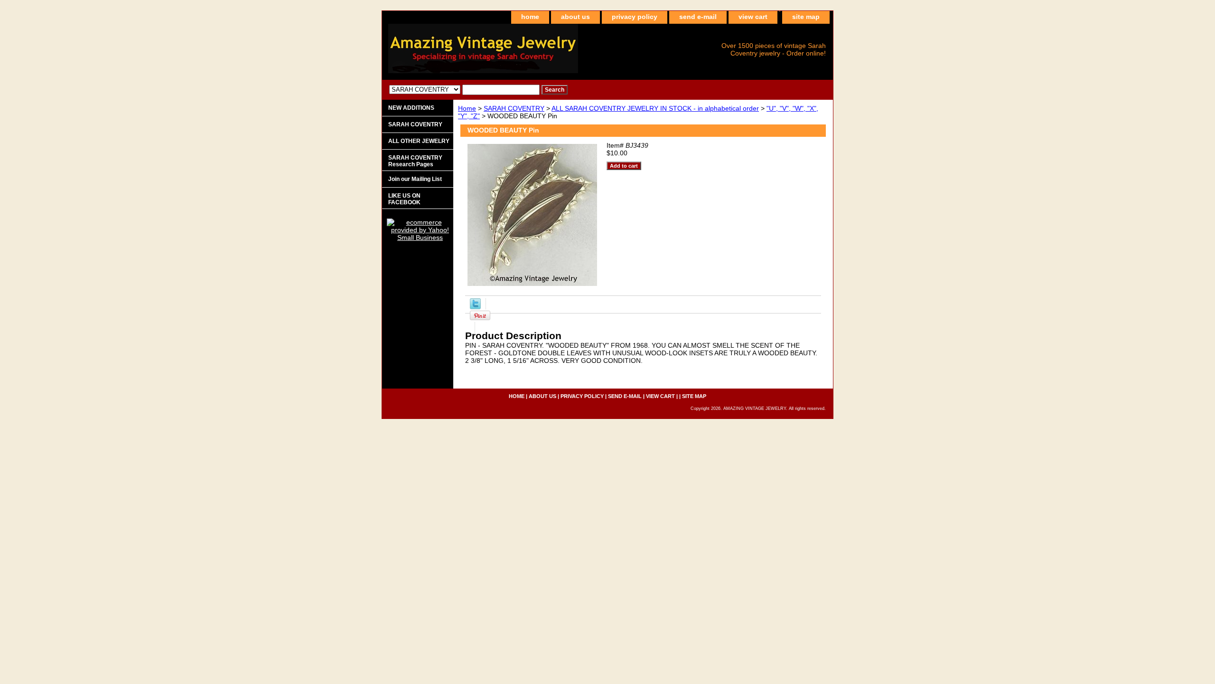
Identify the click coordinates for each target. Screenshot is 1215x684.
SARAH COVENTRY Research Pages (415, 161)
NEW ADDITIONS (411, 107)
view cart (752, 16)
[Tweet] (475, 307)
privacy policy (634, 16)
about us (575, 16)
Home (467, 108)
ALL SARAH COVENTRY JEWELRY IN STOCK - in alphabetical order (655, 108)
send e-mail (698, 16)
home (530, 16)
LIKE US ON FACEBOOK (404, 199)
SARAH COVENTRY (514, 108)
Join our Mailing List (415, 179)
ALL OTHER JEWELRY (418, 141)
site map (806, 16)
